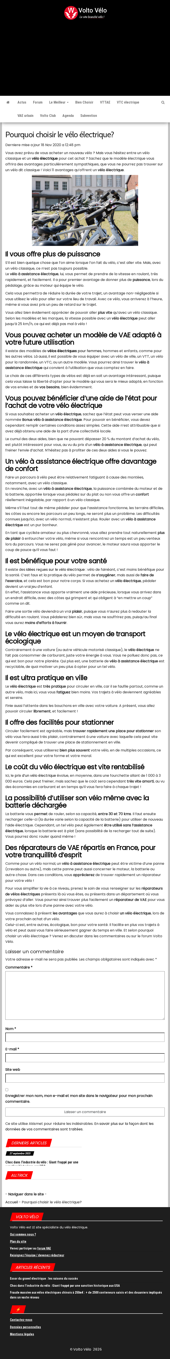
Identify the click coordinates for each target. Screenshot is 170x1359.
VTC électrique (128, 102)
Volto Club (48, 116)
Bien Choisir (84, 102)
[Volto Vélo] (8, 102)
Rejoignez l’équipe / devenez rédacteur (37, 1255)
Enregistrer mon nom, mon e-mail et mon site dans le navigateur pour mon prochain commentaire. (79, 1098)
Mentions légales (22, 1334)
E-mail (12, 1049)
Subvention (88, 116)
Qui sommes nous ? (23, 1234)
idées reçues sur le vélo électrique (55, 569)
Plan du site (18, 1241)
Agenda (68, 116)
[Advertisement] (85, 53)
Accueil (11, 1202)
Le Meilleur (57, 102)
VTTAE (105, 102)
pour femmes (74, 350)
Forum (37, 102)
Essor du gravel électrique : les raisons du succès (44, 1278)
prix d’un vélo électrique (35, 775)
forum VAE (44, 1248)
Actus (21, 102)
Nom (10, 1028)
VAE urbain (25, 116)
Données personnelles (25, 1327)
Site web (12, 1069)
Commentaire (19, 967)
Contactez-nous (21, 1320)
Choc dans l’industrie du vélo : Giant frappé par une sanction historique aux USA (41, 1164)
